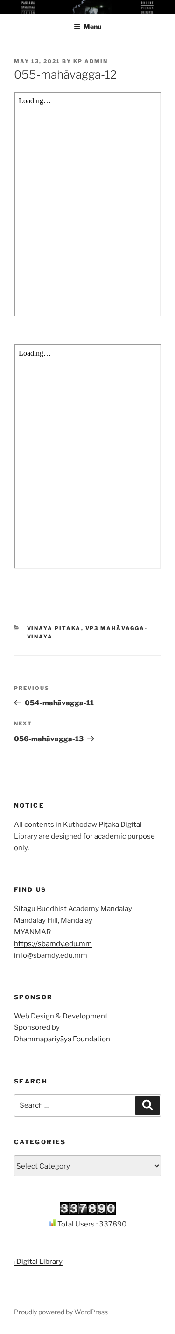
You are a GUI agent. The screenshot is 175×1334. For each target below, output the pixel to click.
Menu (92, 26)
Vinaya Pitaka (54, 628)
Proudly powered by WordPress (61, 1312)
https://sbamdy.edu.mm (53, 944)
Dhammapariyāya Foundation (62, 1039)
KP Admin (90, 61)
